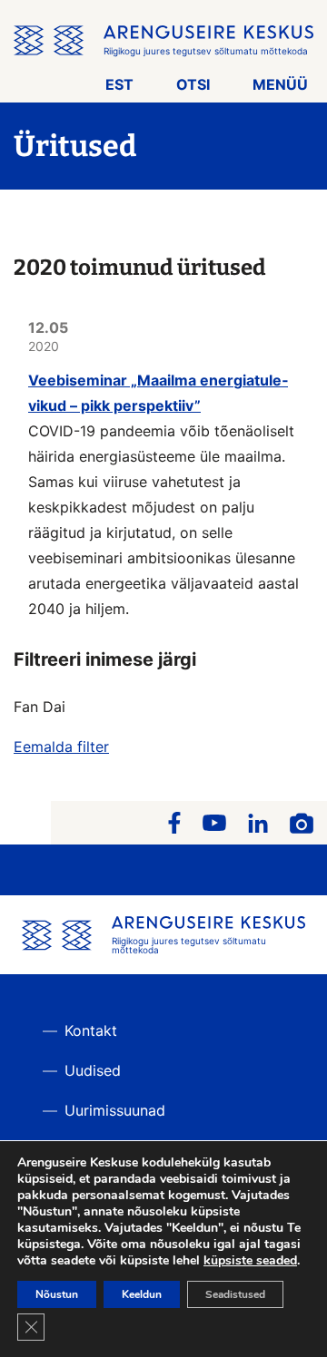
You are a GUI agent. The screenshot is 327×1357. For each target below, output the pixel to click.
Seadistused (235, 1294)
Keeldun (142, 1294)
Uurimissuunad (114, 1110)
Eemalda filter (61, 746)
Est (119, 84)
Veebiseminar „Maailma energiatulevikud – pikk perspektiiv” (158, 393)
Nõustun (56, 1294)
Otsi (193, 84)
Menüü (280, 84)
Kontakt (90, 1030)
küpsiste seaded (250, 1261)
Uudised (92, 1070)
